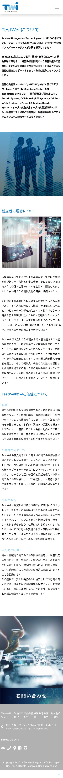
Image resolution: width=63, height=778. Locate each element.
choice (53, 766)
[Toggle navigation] (57, 7)
